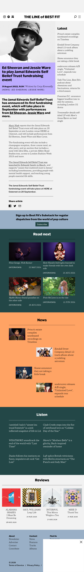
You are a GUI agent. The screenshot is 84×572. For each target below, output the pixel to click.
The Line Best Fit (42, 17)
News (6, 90)
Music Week (14, 125)
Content (33, 536)
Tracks (32, 545)
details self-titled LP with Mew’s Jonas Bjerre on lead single (68, 116)
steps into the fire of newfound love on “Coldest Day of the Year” (58, 428)
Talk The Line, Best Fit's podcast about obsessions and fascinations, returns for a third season (69, 86)
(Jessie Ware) (36, 90)
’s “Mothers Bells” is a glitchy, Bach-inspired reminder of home (57, 443)
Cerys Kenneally (45, 86)
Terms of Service (16, 565)
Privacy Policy (33, 565)
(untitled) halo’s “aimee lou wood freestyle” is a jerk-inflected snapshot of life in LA (25, 428)
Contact (12, 545)
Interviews (15, 267)
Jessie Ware (35, 113)
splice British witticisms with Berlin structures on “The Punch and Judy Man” (59, 459)
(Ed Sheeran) (19, 90)
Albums (33, 548)
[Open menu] (79, 17)
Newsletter (14, 539)
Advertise (13, 542)
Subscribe (42, 224)
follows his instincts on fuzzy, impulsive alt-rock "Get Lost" (24, 459)
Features (33, 542)
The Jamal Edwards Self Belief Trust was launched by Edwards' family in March (28, 164)
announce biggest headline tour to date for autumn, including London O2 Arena (69, 102)
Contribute (14, 548)
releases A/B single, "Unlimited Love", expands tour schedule (68, 70)
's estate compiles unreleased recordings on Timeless (68, 37)
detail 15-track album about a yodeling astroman (68, 49)
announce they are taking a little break (68, 60)
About (12, 536)
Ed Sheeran (18, 113)
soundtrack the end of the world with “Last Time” (24, 443)
